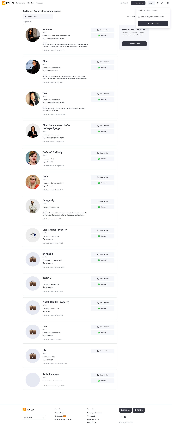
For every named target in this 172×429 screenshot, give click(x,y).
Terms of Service (158, 17)
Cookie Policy (145, 17)
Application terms (93, 419)
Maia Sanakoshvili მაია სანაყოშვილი (56, 127)
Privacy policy (91, 416)
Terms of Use (91, 422)
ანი (45, 350)
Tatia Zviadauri (51, 374)
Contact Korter (59, 413)
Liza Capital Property (55, 229)
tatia (45, 176)
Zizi (45, 93)
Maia (45, 61)
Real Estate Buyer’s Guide (63, 419)
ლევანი (48, 253)
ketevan (47, 29)
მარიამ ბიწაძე (52, 152)
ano (45, 326)
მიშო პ (47, 277)
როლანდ (49, 200)
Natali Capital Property (56, 302)
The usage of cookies (94, 413)
